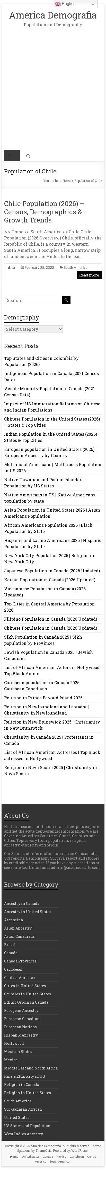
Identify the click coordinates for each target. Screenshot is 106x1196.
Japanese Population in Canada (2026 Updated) (52, 570)
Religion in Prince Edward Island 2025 (43, 697)
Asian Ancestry (18, 928)
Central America (19, 977)
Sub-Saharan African (23, 1109)
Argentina (13, 919)
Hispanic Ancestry (21, 1035)
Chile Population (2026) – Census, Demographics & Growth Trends (44, 211)
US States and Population (27, 1125)
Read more (89, 275)
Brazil (10, 944)
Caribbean (13, 969)
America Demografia (53, 15)
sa (13, 267)
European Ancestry (21, 1010)
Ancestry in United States (27, 911)
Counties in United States (27, 994)
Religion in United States (27, 1092)
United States (16, 1117)
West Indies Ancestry (23, 1133)
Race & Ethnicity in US (24, 1076)
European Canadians (22, 1018)
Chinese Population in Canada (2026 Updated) (50, 628)
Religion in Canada (21, 1084)
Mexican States (18, 1051)
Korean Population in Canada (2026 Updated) (49, 579)
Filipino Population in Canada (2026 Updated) (50, 619)
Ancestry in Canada (21, 903)
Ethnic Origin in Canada (26, 1002)
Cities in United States (25, 985)
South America (75, 267)
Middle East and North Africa (31, 1068)
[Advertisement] (53, 92)
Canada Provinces (20, 961)
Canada (10, 952)
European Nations (20, 1026)
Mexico (10, 1059)
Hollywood (14, 1043)
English (68, 4)
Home (67, 180)
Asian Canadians (19, 936)
